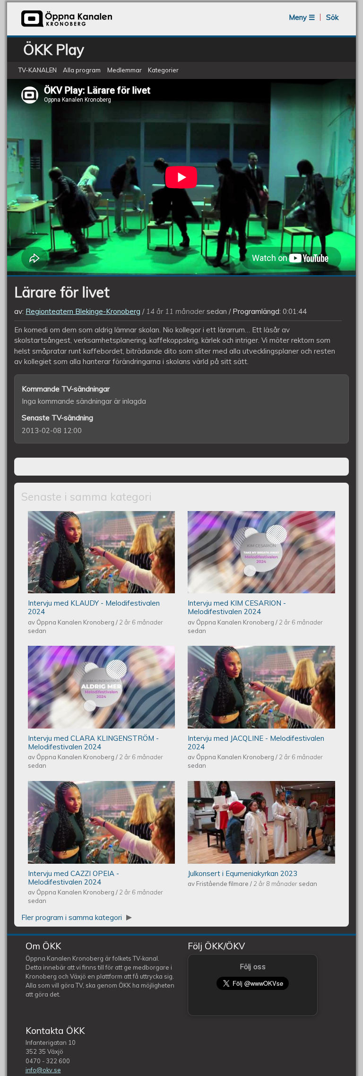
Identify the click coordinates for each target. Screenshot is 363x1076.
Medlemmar (124, 70)
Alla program (82, 70)
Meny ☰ (302, 17)
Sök (332, 17)
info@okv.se (43, 1070)
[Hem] (66, 25)
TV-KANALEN (37, 70)
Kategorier (163, 70)
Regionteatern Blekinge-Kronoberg (83, 311)
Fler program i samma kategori (72, 917)
